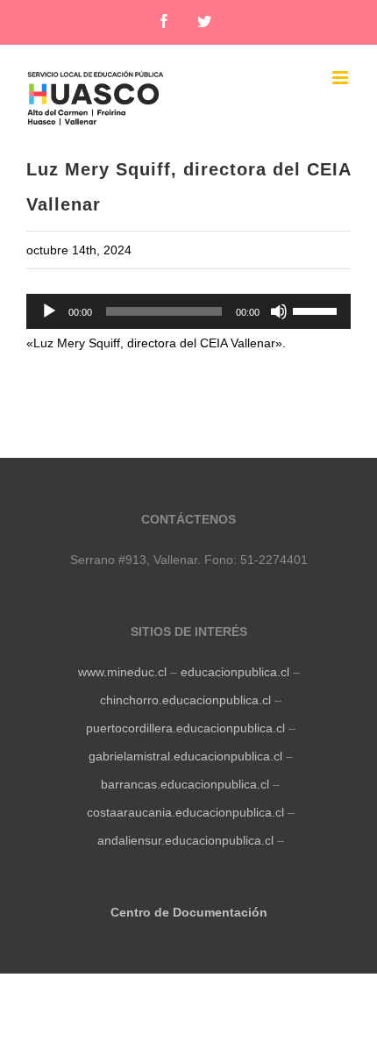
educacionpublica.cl (235, 672)
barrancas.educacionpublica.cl (185, 784)
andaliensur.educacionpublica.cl (185, 840)
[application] (188, 311)
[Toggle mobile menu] (341, 77)
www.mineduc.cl (122, 672)
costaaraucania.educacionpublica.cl (187, 812)
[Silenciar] (279, 311)
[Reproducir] (49, 311)
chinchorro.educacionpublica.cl (185, 700)
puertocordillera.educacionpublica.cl (185, 728)
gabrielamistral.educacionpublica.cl (185, 756)
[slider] (317, 309)
